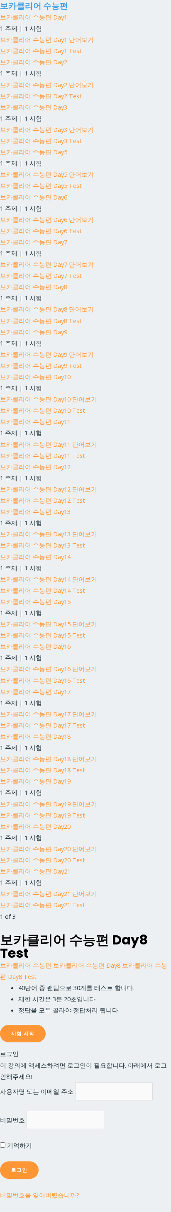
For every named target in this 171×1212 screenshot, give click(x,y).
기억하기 (18, 1145)
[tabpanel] (85, 999)
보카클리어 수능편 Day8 (86, 965)
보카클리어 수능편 (34, 6)
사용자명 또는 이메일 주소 (36, 1091)
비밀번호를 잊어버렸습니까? (39, 1195)
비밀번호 (12, 1120)
